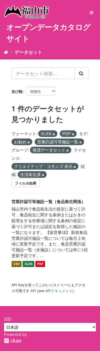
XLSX (29, 263)
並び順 (17, 91)
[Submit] (81, 73)
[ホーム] (6, 51)
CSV (16, 263)
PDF (40, 263)
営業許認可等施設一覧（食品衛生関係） (48, 201)
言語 (7, 318)
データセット (28, 52)
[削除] (54, 134)
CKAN (12, 340)
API (33, 290)
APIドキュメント (59, 290)
